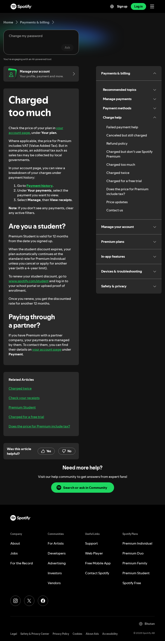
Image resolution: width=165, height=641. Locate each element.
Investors (55, 573)
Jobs (14, 553)
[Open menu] (152, 6)
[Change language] (112, 6)
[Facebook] (43, 601)
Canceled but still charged (126, 135)
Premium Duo (133, 553)
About (15, 543)
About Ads (92, 634)
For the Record (21, 563)
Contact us (114, 210)
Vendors (54, 583)
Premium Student (22, 407)
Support (91, 543)
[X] (29, 601)
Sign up (122, 6)
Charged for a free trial (26, 416)
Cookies (77, 634)
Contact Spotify (97, 573)
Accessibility (110, 634)
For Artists (56, 543)
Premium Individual (137, 543)
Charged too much (120, 164)
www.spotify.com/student (29, 281)
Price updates (117, 202)
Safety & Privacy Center (34, 634)
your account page (46, 349)
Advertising (57, 563)
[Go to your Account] (72, 74)
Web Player (94, 553)
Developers (57, 553)
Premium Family (134, 563)
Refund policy (117, 143)
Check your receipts (24, 397)
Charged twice (20, 388)
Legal (13, 634)
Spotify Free (131, 583)
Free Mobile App (98, 563)
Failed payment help (122, 127)
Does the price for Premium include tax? (39, 426)
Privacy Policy (61, 634)
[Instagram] (15, 601)
